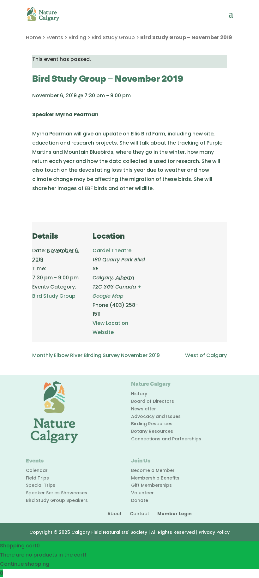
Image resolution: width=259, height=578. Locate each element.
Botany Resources (152, 431)
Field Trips (37, 478)
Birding (77, 37)
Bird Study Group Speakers (57, 500)
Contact (139, 513)
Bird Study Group (113, 37)
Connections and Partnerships (166, 439)
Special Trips (40, 485)
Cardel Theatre (112, 250)
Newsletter (143, 409)
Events (54, 37)
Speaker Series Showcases (56, 493)
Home (33, 37)
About (114, 513)
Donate (139, 500)
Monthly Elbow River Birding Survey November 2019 (96, 355)
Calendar (37, 470)
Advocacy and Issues (156, 416)
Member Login (174, 513)
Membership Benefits (155, 478)
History (139, 393)
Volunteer (142, 493)
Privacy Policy (214, 532)
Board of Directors (152, 401)
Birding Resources (151, 423)
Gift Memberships (151, 485)
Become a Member (153, 470)
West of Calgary (206, 355)
